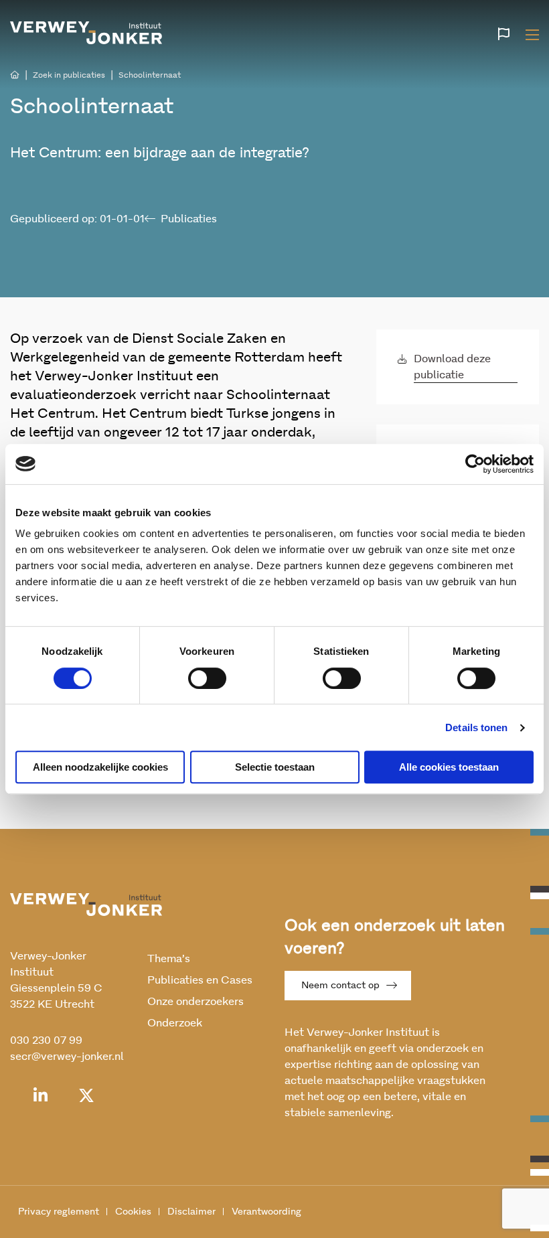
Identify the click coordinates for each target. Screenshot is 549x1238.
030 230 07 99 (46, 1040)
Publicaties (189, 219)
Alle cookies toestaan (449, 767)
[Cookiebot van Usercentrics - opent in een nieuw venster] (475, 464)
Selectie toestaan (275, 767)
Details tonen (476, 727)
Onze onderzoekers (195, 1001)
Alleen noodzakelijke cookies (100, 767)
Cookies (133, 1212)
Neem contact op (340, 985)
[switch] (207, 678)
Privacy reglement (58, 1212)
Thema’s (168, 958)
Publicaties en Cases (199, 980)
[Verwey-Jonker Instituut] (86, 32)
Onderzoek (174, 1023)
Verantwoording (266, 1212)
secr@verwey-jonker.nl (67, 1056)
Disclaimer (191, 1212)
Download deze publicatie (452, 367)
